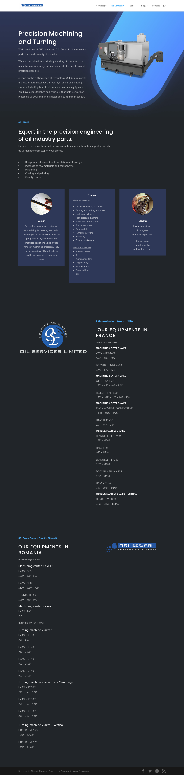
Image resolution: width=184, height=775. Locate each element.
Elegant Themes (39, 771)
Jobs (132, 6)
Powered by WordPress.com (75, 771)
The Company (117, 6)
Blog (143, 6)
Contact (156, 6)
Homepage (101, 6)
